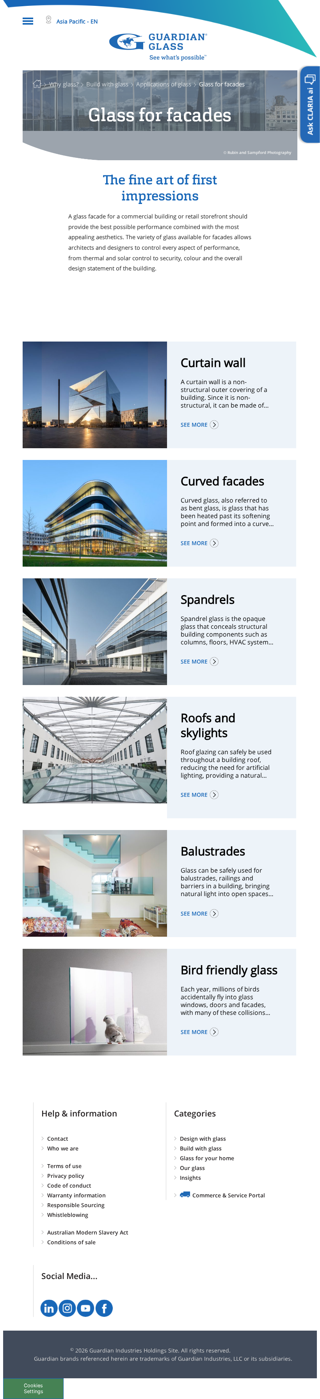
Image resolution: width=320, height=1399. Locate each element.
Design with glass (203, 1138)
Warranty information (76, 1195)
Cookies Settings (33, 1388)
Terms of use (64, 1166)
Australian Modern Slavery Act (87, 1232)
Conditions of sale (71, 1242)
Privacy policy (65, 1175)
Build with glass (201, 1148)
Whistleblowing (67, 1214)
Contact (57, 1138)
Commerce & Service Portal (228, 1195)
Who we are (62, 1148)
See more (194, 424)
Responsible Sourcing (76, 1205)
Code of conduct (69, 1185)
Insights (190, 1177)
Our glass (192, 1168)
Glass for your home (207, 1158)
